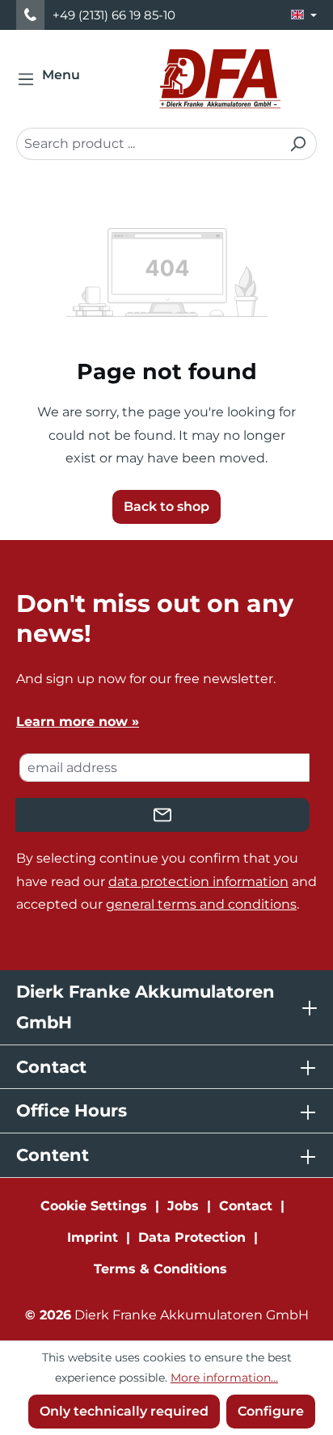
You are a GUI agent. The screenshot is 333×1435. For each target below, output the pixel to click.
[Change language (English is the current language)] (304, 15)
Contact (245, 1205)
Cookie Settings (93, 1205)
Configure (271, 1411)
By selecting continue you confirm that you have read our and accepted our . (166, 881)
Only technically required (124, 1411)
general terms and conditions (201, 904)
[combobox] (148, 144)
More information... (224, 1377)
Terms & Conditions (160, 1269)
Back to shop (166, 506)
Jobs (183, 1205)
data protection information (198, 881)
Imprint (92, 1237)
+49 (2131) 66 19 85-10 (114, 15)
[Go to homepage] (220, 78)
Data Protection (192, 1237)
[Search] (298, 144)
